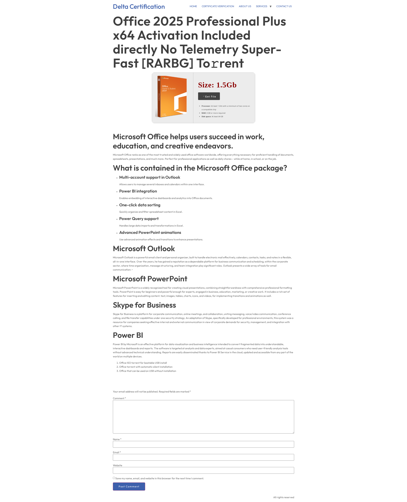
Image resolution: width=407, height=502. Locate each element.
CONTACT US (284, 6)
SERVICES (261, 6)
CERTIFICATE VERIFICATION (218, 6)
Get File (210, 96)
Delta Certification (139, 6)
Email (117, 452)
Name (117, 439)
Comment (119, 398)
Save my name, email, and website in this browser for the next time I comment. (159, 478)
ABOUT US (245, 6)
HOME (193, 6)
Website (117, 465)
